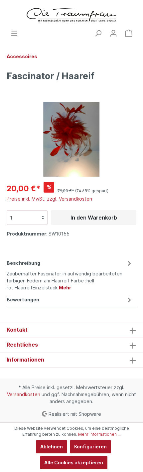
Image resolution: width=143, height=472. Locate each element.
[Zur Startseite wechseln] (71, 15)
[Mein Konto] (113, 33)
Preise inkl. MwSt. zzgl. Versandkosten (49, 199)
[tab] (70, 274)
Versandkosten (23, 394)
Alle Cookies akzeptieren (73, 462)
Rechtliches (22, 344)
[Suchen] (98, 33)
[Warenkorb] (128, 33)
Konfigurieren (90, 446)
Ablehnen (51, 446)
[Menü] (14, 33)
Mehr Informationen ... (99, 434)
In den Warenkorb (94, 217)
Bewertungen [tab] (23, 299)
